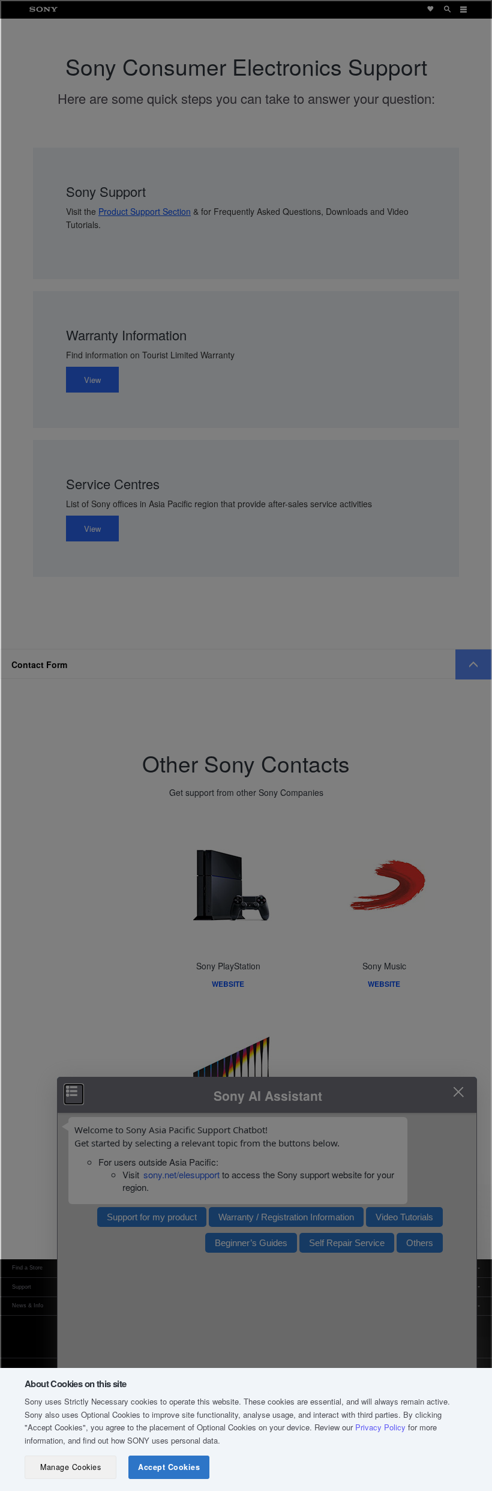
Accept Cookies (169, 1467)
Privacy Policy (380, 1427)
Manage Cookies (70, 1467)
